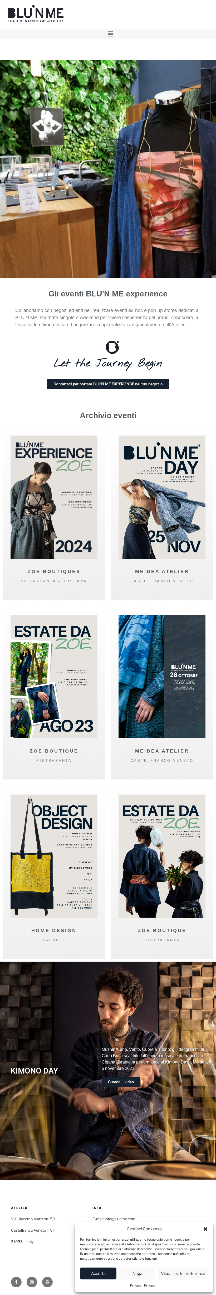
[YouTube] (47, 1282)
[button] (205, 1229)
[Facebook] (16, 1282)
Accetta (98, 1273)
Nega (137, 1273)
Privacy (135, 1285)
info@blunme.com (120, 1219)
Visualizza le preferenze (183, 1273)
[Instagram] (32, 1282)
